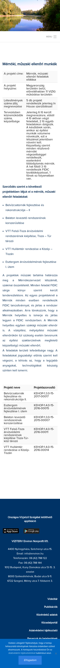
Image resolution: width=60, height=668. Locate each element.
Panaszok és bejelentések (42, 638)
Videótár (53, 599)
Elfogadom (30, 660)
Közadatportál (50, 622)
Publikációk (51, 607)
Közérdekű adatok (47, 614)
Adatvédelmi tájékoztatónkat (22, 653)
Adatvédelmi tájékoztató (43, 630)
